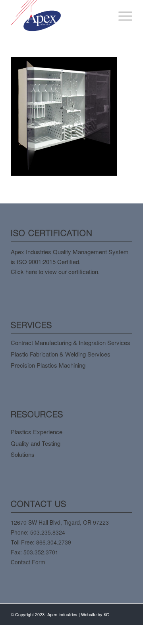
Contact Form (28, 562)
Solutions (23, 454)
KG (107, 614)
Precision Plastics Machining (48, 365)
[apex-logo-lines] (59, 16)
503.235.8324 (47, 532)
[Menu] (121, 16)
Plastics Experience (36, 432)
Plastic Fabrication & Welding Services (60, 354)
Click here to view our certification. (55, 271)
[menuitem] (121, 16)
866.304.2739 (53, 542)
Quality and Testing (35, 443)
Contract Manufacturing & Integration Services (70, 342)
